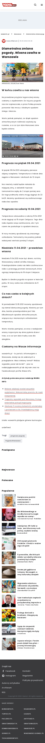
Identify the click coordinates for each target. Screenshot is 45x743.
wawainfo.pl (5, 34)
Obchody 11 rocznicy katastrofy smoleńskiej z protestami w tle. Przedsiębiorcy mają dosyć (23, 409)
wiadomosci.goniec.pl (33, 733)
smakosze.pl (29, 728)
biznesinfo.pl (8, 709)
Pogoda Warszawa (13, 441)
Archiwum (7, 687)
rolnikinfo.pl (30, 709)
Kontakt (26, 671)
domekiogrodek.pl (10, 728)
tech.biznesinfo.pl (10, 738)
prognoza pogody (18, 436)
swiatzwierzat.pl (9, 724)
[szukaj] (35, 4)
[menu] (41, 4)
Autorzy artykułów (11, 683)
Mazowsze (17, 34)
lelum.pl (27, 714)
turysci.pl (6, 714)
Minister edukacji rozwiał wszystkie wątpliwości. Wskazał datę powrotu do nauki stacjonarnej (24, 392)
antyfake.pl (29, 719)
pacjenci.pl (7, 719)
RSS (3, 692)
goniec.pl (6, 733)
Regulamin (27, 675)
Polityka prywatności (32, 680)
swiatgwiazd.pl (31, 724)
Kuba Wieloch (12, 41)
